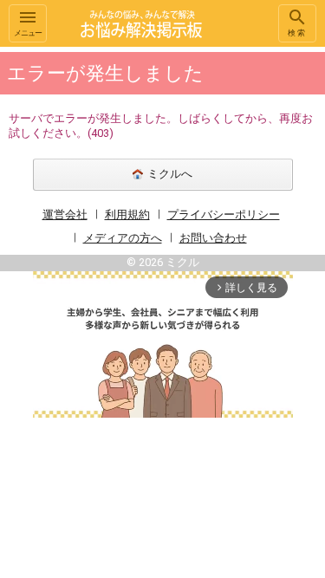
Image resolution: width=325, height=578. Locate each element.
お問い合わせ (213, 237)
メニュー (28, 33)
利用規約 (127, 214)
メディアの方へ (122, 237)
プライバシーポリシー (223, 214)
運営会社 (65, 214)
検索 (297, 33)
